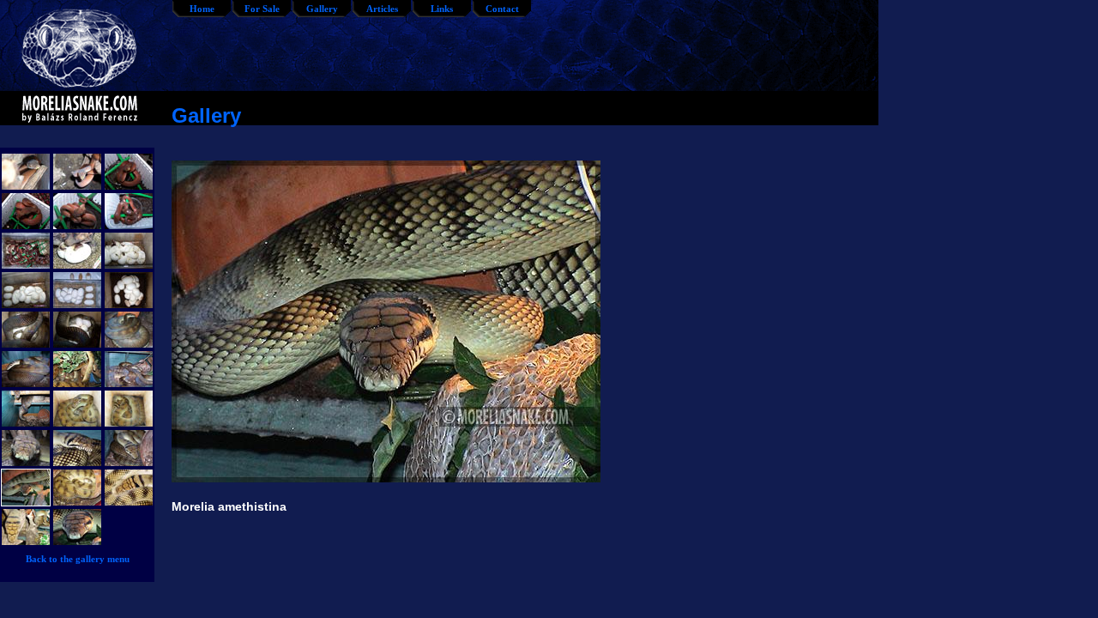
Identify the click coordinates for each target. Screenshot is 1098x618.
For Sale (262, 8)
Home (202, 8)
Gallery (322, 8)
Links (442, 8)
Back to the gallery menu (78, 559)
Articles (382, 8)
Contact (502, 8)
